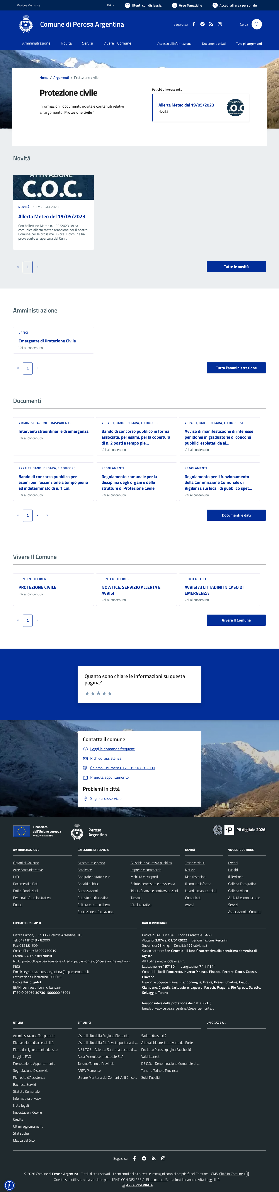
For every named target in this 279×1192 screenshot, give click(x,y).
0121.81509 (28, 945)
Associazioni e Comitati (244, 911)
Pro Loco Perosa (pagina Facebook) (166, 1049)
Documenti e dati (236, 515)
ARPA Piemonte (89, 1070)
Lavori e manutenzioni (201, 890)
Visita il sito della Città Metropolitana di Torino (111, 1042)
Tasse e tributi (195, 862)
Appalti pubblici (88, 883)
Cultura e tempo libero (94, 904)
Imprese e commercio (146, 869)
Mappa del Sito (24, 1140)
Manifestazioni (195, 876)
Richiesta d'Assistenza (29, 1077)
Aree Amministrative (28, 869)
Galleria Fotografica (242, 883)
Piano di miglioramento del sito (35, 1049)
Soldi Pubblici (150, 1077)
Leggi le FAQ (22, 1056)
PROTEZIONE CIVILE (37, 587)
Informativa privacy (27, 1098)
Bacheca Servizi (24, 1084)
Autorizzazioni (88, 890)
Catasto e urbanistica (93, 897)
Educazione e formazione (96, 911)
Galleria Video (238, 890)
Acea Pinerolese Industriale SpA (101, 1056)
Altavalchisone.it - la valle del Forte (167, 1042)
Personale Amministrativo (32, 897)
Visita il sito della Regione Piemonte (103, 1035)
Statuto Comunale (26, 1091)
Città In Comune (231, 1173)
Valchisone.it (150, 1056)
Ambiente (85, 869)
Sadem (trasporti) (153, 1035)
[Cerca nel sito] (257, 24)
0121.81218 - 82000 (34, 940)
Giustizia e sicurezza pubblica (151, 862)
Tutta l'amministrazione (236, 368)
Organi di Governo (26, 862)
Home (44, 77)
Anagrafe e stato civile (94, 876)
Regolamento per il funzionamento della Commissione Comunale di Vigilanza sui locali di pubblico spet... (218, 482)
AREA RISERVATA (139, 1185)
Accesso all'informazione (174, 43)
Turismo (136, 897)
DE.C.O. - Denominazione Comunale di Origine (174, 1063)
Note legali (21, 1105)
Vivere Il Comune (236, 620)
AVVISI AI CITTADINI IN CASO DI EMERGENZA (214, 590)
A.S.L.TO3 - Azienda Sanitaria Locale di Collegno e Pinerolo (120, 1049)
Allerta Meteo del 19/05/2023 (186, 104)
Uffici (24, 332)
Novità (24, 206)
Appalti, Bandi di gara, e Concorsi (131, 423)
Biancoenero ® (156, 1179)
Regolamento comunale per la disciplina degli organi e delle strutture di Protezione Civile (129, 482)
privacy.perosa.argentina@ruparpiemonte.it (183, 1008)
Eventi (233, 862)
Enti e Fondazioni (25, 890)
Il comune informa (198, 883)
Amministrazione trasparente (45, 423)
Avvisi (189, 904)
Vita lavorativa (141, 904)
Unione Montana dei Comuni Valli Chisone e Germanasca (119, 1077)
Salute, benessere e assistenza (153, 883)
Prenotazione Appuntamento (34, 1063)
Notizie (190, 869)
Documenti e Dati (25, 883)
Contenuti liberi (33, 579)
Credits (18, 1119)
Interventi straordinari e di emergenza (53, 431)
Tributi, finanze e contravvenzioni (154, 890)
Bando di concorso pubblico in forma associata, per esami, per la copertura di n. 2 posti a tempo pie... (136, 437)
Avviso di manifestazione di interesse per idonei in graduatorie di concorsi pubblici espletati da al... (219, 437)
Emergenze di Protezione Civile (47, 340)
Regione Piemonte (28, 5)
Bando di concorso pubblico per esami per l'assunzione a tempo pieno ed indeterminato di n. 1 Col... (53, 482)
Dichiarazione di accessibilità (33, 1042)
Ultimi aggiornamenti (28, 1126)
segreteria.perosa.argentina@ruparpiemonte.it (56, 971)
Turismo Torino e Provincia (96, 1063)
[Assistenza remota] (247, 1173)
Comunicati (193, 897)
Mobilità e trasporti (144, 876)
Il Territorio (235, 876)
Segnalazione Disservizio (30, 1070)
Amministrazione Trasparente (34, 1035)
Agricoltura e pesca (91, 862)
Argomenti (61, 77)
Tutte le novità (236, 267)
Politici (17, 904)
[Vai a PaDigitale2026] (239, 829)
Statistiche (21, 1133)
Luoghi (233, 869)
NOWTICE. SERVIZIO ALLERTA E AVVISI (131, 590)
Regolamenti (113, 468)
